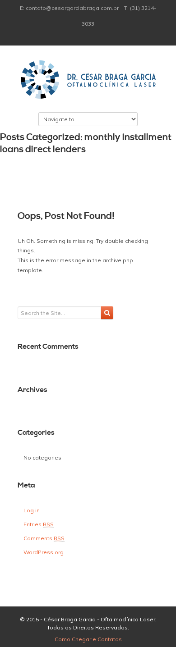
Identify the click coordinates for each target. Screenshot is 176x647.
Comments (44, 538)
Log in (31, 510)
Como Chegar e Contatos (88, 639)
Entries (38, 524)
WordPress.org (43, 552)
